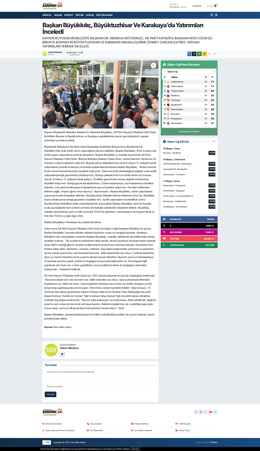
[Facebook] (196, 412)
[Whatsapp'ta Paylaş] (199, 54)
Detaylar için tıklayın (189, 131)
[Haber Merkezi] (51, 350)
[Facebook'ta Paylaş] (189, 54)
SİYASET (68, 15)
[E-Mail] (62, 354)
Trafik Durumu (185, 424)
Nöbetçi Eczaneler (54, 424)
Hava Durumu (96, 424)
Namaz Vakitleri (141, 424)
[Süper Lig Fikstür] (214, 142)
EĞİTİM (80, 15)
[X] (201, 412)
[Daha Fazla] (204, 54)
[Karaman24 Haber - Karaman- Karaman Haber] (52, 6)
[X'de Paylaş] (194, 54)
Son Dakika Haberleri (143, 430)
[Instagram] (205, 412)
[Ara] (212, 15)
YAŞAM (58, 15)
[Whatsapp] (215, 412)
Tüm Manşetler (96, 430)
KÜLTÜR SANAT (104, 15)
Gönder (51, 394)
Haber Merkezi (69, 348)
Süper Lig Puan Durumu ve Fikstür (60, 430)
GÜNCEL (47, 15)
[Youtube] (210, 412)
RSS (48, 442)
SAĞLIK (90, 15)
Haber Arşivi (184, 430)
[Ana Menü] (216, 15)
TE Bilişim (214, 442)
